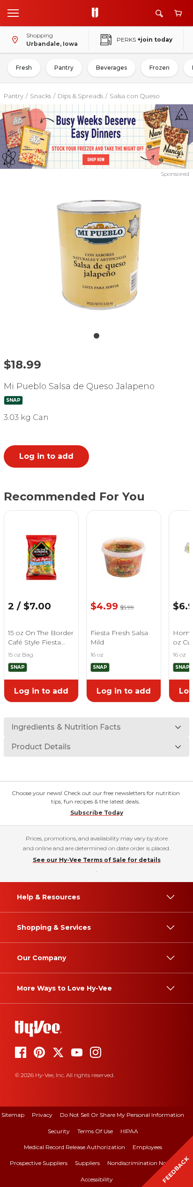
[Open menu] (13, 12)
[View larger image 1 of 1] (97, 252)
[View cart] (178, 13)
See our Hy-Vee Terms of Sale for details (97, 859)
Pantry (64, 67)
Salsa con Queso (135, 96)
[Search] (159, 13)
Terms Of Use (95, 1131)
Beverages (111, 67)
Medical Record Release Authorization (74, 1147)
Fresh (24, 67)
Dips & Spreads (80, 96)
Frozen (159, 67)
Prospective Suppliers (38, 1162)
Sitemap (12, 1114)
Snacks (40, 96)
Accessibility (97, 1179)
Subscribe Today (96, 812)
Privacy (42, 1114)
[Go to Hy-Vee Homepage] (97, 13)
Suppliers (87, 1162)
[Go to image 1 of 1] (96, 335)
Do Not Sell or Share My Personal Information (122, 1114)
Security (59, 1131)
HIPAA (129, 1131)
